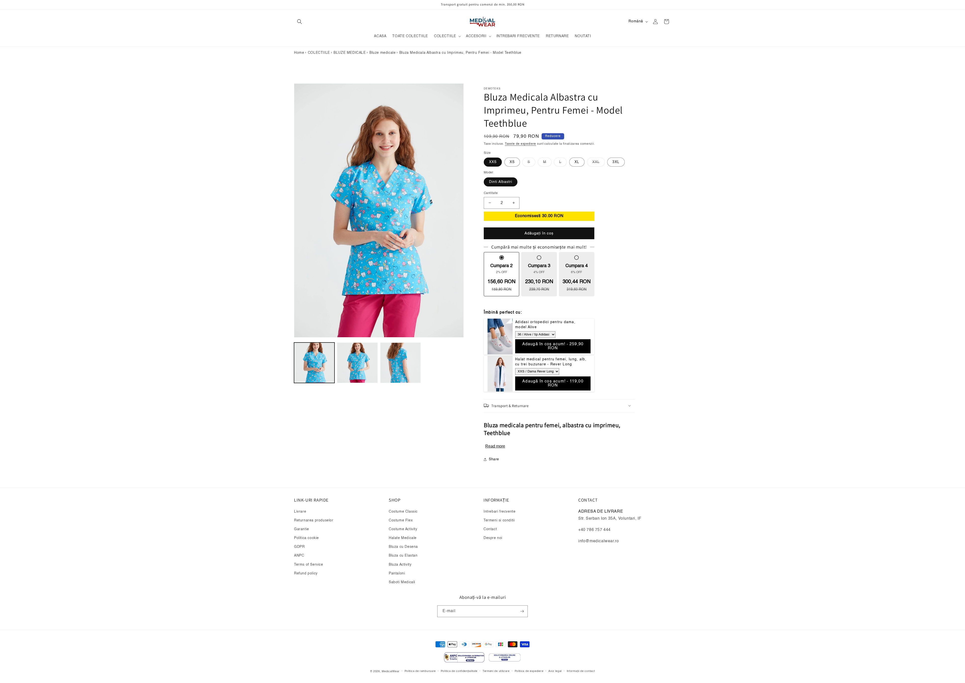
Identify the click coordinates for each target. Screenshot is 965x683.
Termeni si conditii (499, 520)
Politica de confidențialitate (459, 671)
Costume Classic (403, 511)
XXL (598, 163)
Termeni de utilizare (496, 671)
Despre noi (493, 538)
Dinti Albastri (500, 181)
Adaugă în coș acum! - (553, 346)
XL (576, 162)
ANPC (299, 555)
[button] (299, 21)
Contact (490, 529)
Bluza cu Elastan (403, 555)
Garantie (301, 529)
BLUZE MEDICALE (349, 53)
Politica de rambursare (420, 671)
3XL (615, 162)
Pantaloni (397, 573)
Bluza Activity (400, 564)
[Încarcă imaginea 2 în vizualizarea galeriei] (357, 363)
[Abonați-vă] (521, 611)
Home (299, 53)
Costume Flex (401, 520)
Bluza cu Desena (403, 547)
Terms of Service (308, 564)
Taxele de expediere (520, 143)
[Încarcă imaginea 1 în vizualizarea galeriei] (314, 363)
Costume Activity (403, 529)
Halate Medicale (403, 538)
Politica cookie (306, 538)
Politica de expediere (529, 671)
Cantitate (491, 192)
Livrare (300, 511)
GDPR (299, 547)
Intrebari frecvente (499, 511)
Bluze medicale (382, 53)
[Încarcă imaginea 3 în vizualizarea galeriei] (400, 363)
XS (512, 162)
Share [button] (494, 459)
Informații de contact (581, 671)
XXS (493, 162)
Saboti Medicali (402, 582)
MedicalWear (391, 671)
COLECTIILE (319, 53)
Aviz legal (555, 671)
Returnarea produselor (313, 520)
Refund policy (306, 573)
